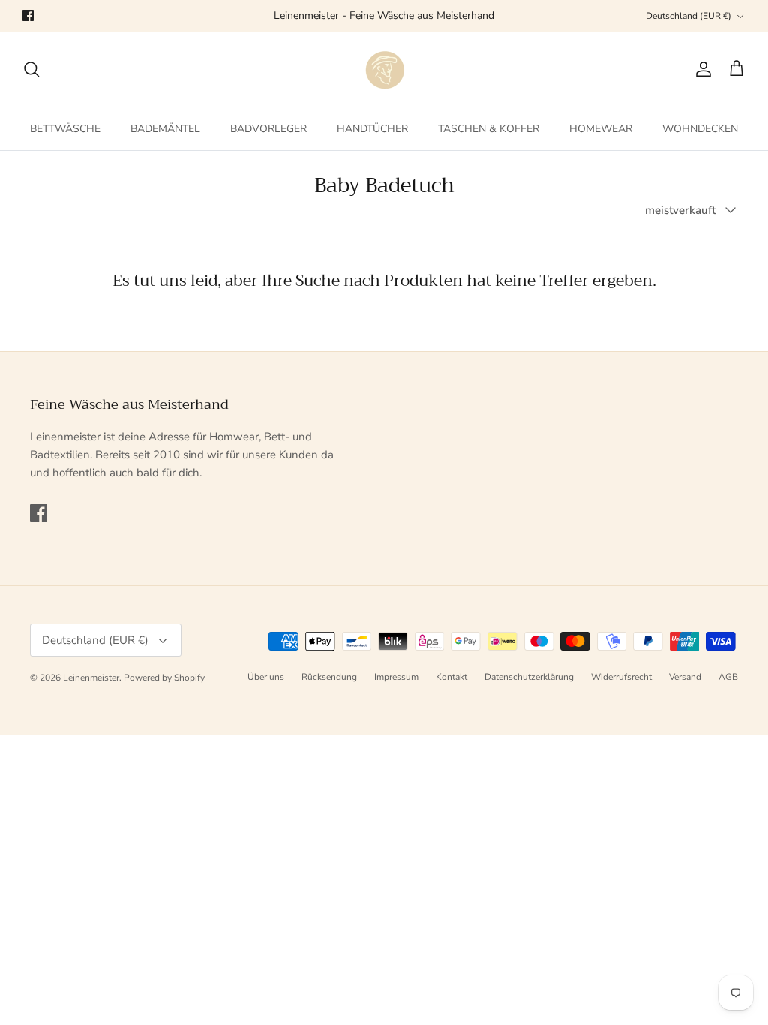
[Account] (700, 69)
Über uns (266, 677)
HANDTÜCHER (372, 129)
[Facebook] (28, 15)
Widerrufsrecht (621, 677)
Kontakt (451, 677)
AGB (728, 677)
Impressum (396, 677)
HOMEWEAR (600, 129)
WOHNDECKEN (700, 129)
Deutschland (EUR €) (688, 16)
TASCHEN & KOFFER (488, 129)
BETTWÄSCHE (65, 129)
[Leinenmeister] (384, 69)
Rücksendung (329, 677)
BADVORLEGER (268, 129)
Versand (685, 677)
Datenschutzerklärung (529, 677)
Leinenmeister (91, 678)
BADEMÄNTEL (165, 129)
